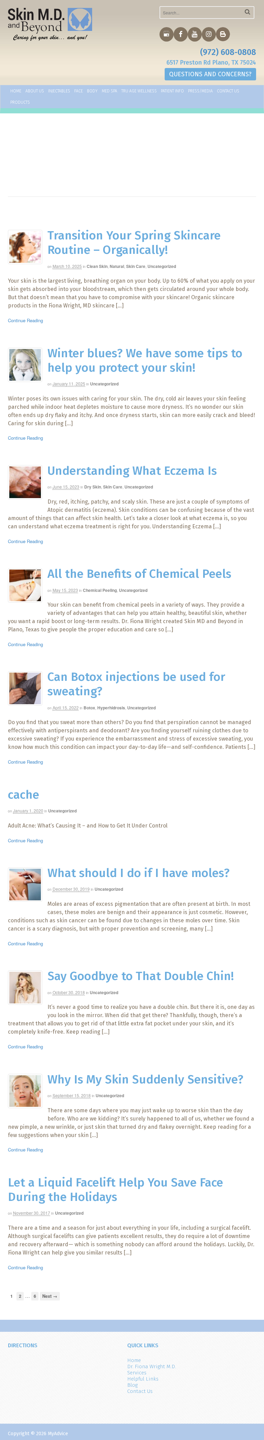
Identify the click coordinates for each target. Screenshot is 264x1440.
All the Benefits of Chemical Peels (139, 573)
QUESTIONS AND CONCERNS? (210, 74)
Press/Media (200, 91)
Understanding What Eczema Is (132, 470)
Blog (132, 1385)
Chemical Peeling (100, 590)
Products (20, 102)
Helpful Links (142, 1379)
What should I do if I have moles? (138, 873)
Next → (49, 1296)
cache (23, 794)
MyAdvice (58, 1434)
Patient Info (172, 91)
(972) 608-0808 (228, 52)
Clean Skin (97, 266)
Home (15, 91)
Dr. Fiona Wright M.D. (151, 1366)
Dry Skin (92, 487)
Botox (89, 708)
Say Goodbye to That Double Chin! (140, 976)
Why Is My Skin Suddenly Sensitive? (145, 1079)
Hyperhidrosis (111, 708)
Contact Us (228, 91)
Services (136, 1373)
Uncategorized (161, 266)
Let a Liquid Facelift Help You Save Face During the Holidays (115, 1189)
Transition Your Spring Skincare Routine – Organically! (134, 242)
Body (92, 91)
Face (78, 91)
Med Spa (109, 91)
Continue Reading (25, 320)
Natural (117, 266)
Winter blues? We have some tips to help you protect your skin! (144, 360)
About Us (34, 91)
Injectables (59, 91)
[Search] (247, 12)
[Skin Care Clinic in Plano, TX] (50, 24)
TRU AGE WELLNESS (139, 91)
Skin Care (135, 266)
